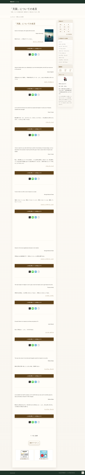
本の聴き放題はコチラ (43, 458)
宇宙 (68, 31)
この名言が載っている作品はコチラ (34, 48)
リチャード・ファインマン (64, 50)
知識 (60, 24)
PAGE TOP (82, 473)
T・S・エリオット (62, 53)
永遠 (64, 26)
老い (60, 26)
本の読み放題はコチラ (24, 458)
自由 (64, 29)
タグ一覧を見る (69, 34)
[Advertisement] (34, 230)
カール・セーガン (62, 44)
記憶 (60, 29)
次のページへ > (34, 443)
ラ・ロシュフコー (62, 48)
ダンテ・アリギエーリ (49, 82)
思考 (60, 31)
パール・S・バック (50, 122)
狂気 (68, 26)
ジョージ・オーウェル (63, 62)
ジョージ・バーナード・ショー (47, 204)
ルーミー (60, 41)
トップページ (12, 16)
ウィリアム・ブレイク (49, 369)
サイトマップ (12, 472)
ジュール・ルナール (49, 332)
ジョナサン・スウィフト (63, 59)
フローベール (61, 57)
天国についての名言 (20, 16)
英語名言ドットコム (14, 1)
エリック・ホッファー (63, 46)
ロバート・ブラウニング (38, 41)
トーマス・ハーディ (49, 295)
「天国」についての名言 (23, 8)
